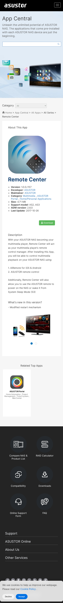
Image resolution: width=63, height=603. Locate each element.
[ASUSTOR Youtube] (40, 580)
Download (48, 223)
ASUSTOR (29, 189)
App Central (21, 112)
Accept (21, 596)
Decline (8, 596)
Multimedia (29, 195)
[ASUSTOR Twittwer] (29, 580)
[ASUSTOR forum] (45, 580)
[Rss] (35, 580)
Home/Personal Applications (35, 198)
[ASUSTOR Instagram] (24, 580)
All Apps (36, 112)
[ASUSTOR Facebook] (18, 580)
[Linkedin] (13, 580)
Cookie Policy (28, 589)
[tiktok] (7, 580)
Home (8, 112)
